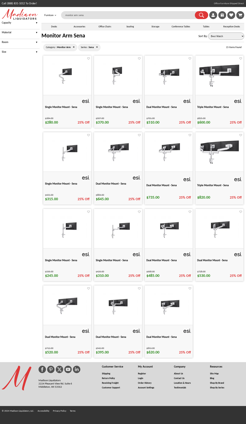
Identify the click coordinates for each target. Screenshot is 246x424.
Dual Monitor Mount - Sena (161, 107)
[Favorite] (88, 58)
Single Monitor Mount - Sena (61, 107)
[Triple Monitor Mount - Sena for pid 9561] (219, 163)
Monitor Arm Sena (63, 36)
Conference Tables (181, 26)
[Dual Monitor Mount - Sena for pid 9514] (169, 240)
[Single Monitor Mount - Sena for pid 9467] (67, 86)
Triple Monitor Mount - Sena (213, 107)
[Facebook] (42, 369)
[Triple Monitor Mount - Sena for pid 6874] (219, 86)
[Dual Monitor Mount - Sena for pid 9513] (169, 163)
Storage (155, 26)
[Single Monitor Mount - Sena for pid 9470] (118, 86)
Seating (130, 26)
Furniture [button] (50, 15)
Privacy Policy (59, 411)
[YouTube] (68, 369)
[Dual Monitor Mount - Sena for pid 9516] (169, 316)
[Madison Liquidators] (20, 18)
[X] (59, 369)
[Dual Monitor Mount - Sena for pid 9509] (67, 316)
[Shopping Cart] (240, 15)
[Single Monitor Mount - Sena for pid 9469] (118, 240)
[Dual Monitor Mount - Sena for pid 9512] (118, 163)
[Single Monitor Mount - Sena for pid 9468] (67, 240)
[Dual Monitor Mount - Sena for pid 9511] (169, 86)
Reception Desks (231, 26)
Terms (72, 411)
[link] (240, 15)
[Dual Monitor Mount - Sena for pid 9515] (219, 240)
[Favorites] (231, 18)
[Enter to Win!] (222, 18)
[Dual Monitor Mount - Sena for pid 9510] (118, 316)
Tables (206, 26)
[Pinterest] (51, 369)
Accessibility (43, 411)
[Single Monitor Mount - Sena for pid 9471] (67, 163)
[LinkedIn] (76, 369)
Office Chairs (105, 26)
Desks (54, 26)
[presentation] (20, 23)
